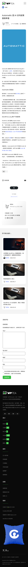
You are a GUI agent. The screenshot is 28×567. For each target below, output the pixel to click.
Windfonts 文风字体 (8, 518)
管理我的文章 (6, 492)
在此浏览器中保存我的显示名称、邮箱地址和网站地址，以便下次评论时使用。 (14, 372)
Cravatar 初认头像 (7, 511)
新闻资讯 (24, 23)
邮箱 (4, 357)
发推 (10, 137)
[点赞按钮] (3, 171)
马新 (17, 413)
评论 (4, 331)
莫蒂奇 (7, 258)
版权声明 (17, 557)
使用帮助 (5, 474)
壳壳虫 (7, 23)
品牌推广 (5, 471)
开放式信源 (5, 467)
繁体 (9, 413)
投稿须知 (5, 488)
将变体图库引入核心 (8, 279)
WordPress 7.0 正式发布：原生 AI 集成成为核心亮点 (14, 303)
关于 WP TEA (4, 557)
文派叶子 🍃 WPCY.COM (8, 507)
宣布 (11, 71)
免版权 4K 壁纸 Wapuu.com (9, 515)
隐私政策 (13, 557)
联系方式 (9, 557)
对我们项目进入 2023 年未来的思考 (13, 131)
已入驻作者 (5, 455)
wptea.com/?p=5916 (14, 196)
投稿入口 (5, 496)
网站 (4, 364)
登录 (6, 7)
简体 (5, 413)
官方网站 (18, 93)
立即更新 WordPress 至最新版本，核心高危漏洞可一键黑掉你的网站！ (13, 254)
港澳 (13, 413)
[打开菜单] (25, 3)
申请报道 (5, 459)
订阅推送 (5, 463)
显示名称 (5, 350)
